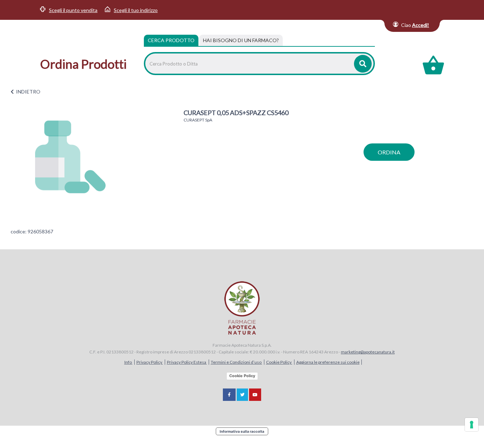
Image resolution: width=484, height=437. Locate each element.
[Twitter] (242, 394)
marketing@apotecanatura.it (368, 351)
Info (128, 362)
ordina (389, 152)
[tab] (241, 40)
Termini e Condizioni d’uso (236, 362)
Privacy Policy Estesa (187, 362)
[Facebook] (229, 394)
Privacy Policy (149, 362)
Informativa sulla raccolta (242, 431)
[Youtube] (255, 394)
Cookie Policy (279, 362)
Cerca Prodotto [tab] (171, 40)
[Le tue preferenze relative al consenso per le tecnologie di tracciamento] (471, 424)
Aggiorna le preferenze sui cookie (328, 362)
